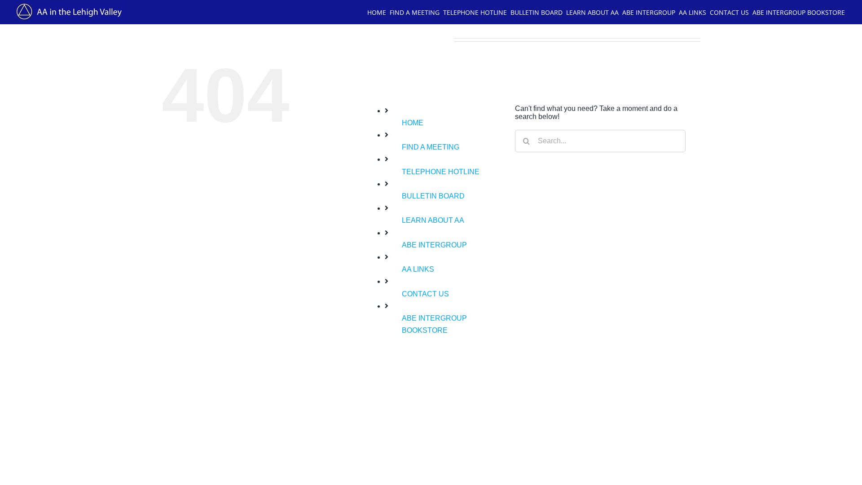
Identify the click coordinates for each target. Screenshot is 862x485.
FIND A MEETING (430, 147)
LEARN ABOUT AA (433, 220)
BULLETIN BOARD (433, 196)
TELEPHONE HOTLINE (440, 172)
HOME (412, 123)
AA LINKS (418, 269)
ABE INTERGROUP (434, 245)
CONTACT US (425, 294)
